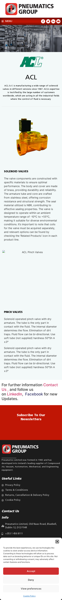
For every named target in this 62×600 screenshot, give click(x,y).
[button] (57, 541)
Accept (31, 571)
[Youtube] (58, 21)
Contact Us (10, 511)
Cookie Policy (29, 596)
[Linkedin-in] (53, 21)
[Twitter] (48, 21)
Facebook (33, 394)
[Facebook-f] (43, 21)
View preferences (31, 588)
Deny (31, 579)
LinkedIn (14, 394)
